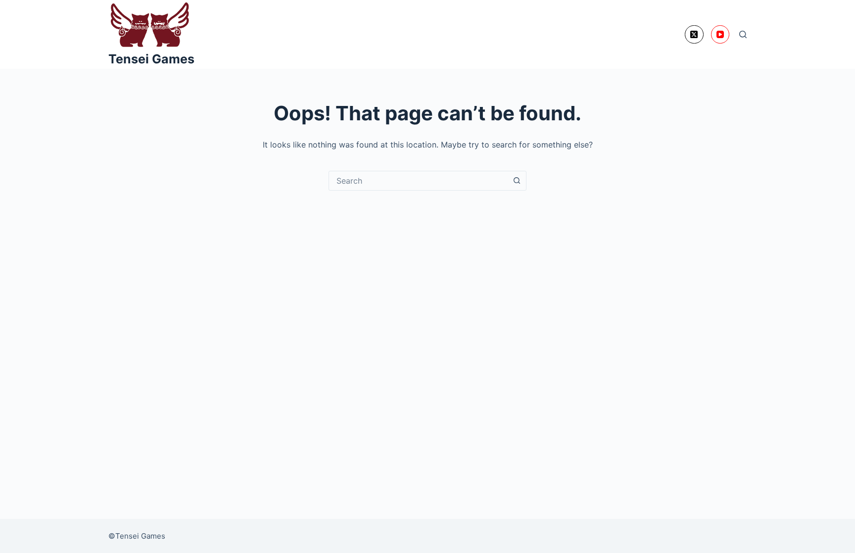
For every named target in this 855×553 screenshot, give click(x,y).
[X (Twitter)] (694, 34)
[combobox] (418, 181)
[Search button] (516, 180)
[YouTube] (720, 34)
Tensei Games (151, 58)
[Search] (743, 34)
